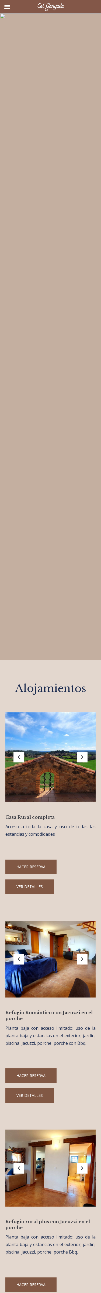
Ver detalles (29, 886)
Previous (18, 761)
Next (82, 761)
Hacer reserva (31, 866)
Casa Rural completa (30, 817)
